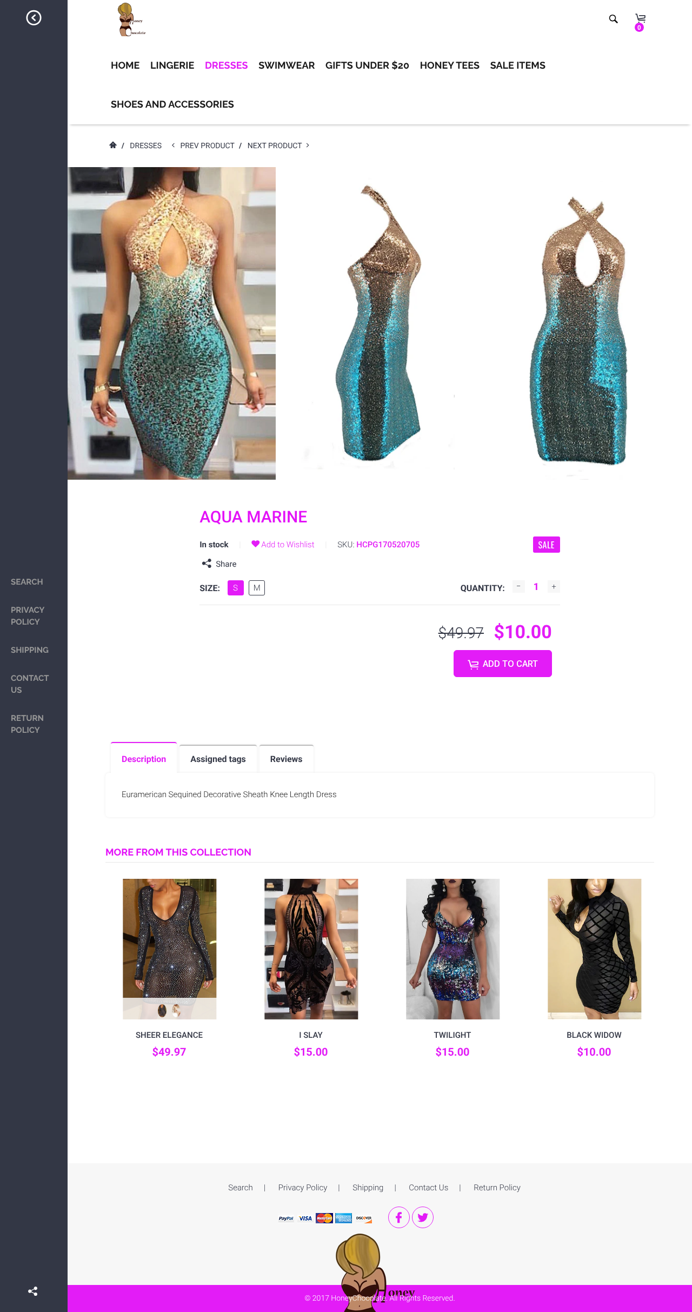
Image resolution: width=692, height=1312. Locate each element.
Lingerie (172, 65)
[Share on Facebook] (34, 1276)
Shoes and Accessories (172, 104)
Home (125, 65)
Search (27, 582)
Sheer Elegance (169, 1035)
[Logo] (128, 19)
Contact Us (30, 684)
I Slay (311, 1035)
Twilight (452, 1035)
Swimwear (286, 65)
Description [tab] (144, 759)
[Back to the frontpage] (112, 146)
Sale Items (517, 65)
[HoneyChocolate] (380, 1287)
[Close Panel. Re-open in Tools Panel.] (34, 19)
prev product (209, 146)
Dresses (226, 65)
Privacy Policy (27, 616)
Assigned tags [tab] (218, 759)
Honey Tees (450, 65)
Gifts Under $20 (367, 65)
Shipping (30, 650)
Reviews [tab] (286, 759)
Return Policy (27, 724)
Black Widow (594, 1035)
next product (277, 146)
